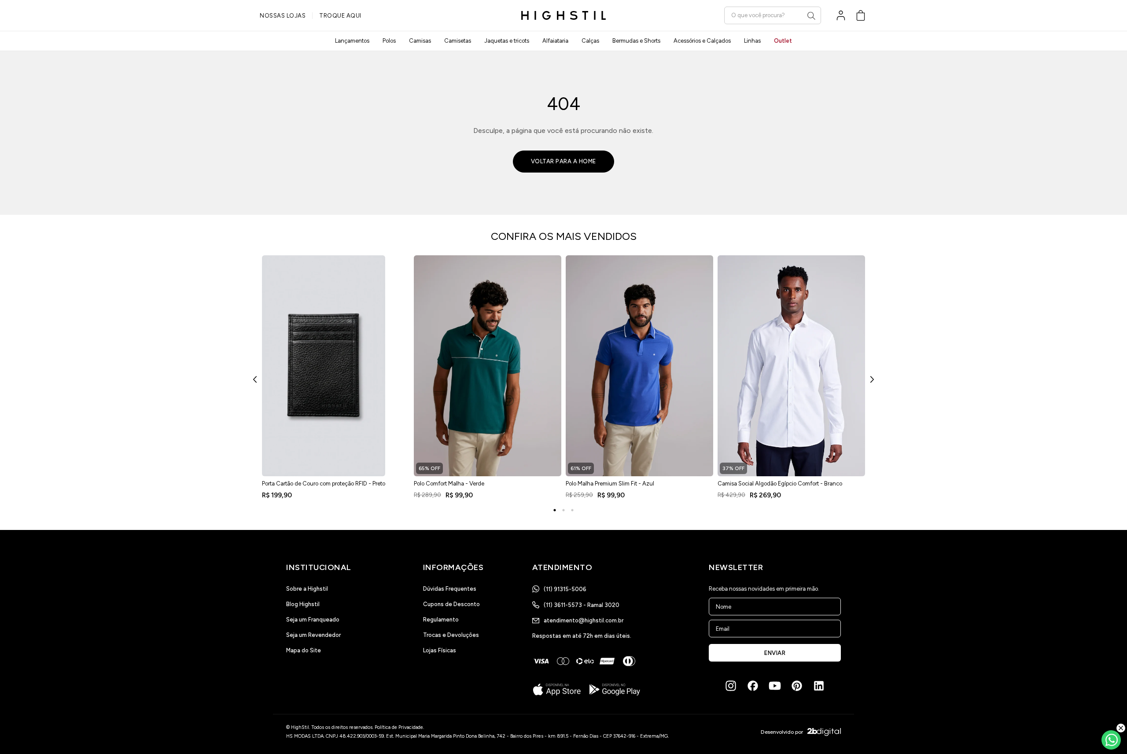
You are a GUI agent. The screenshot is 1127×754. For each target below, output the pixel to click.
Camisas (420, 40)
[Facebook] (752, 685)
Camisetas (457, 40)
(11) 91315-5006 (565, 589)
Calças (590, 40)
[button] (860, 15)
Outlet (783, 40)
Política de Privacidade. (399, 727)
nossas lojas (283, 15)
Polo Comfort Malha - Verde (449, 483)
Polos (389, 40)
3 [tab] (572, 510)
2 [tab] (563, 510)
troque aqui (340, 15)
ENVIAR (774, 653)
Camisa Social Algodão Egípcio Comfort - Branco (780, 483)
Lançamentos (352, 40)
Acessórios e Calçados (702, 40)
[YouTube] (774, 685)
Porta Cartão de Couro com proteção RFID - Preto (323, 483)
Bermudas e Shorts (636, 40)
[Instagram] (730, 685)
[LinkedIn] (818, 685)
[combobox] (772, 15)
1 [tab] (554, 510)
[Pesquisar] (811, 16)
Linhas (752, 40)
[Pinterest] (796, 685)
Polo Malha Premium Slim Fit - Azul (610, 483)
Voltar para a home (563, 161)
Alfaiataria (555, 40)
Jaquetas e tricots (506, 40)
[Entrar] (840, 15)
